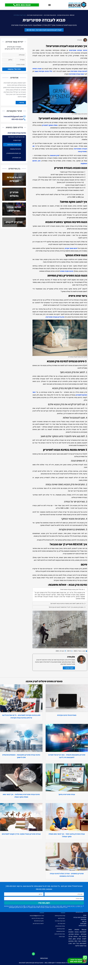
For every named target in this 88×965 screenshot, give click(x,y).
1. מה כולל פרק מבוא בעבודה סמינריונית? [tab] (72, 589)
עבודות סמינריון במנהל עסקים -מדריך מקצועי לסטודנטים (21, 834)
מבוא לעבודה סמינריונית (14, 145)
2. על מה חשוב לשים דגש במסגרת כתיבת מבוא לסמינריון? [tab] (67, 603)
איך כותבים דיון (17, 158)
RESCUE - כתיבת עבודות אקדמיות (65, 15)
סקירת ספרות (17, 140)
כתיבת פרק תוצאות (15, 149)
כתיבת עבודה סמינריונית (50, 15)
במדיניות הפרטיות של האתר (75, 907)
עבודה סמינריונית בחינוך (66, 794)
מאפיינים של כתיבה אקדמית (66, 715)
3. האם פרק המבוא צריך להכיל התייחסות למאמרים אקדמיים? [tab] (67, 607)
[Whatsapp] (33, 953)
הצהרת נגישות (44, 958)
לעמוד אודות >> (68, 668)
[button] (49, 5)
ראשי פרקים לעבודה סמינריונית (35, 15)
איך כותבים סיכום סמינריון (14, 153)
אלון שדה (79, 40)
